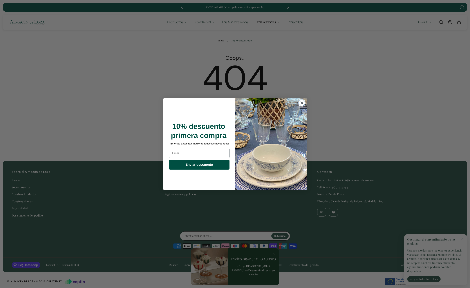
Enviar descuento (199, 164)
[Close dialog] (302, 103)
